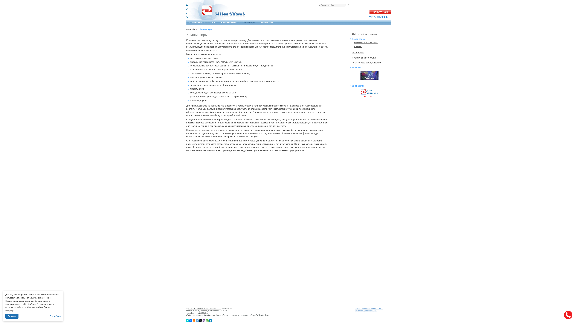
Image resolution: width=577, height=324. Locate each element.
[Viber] (204, 320)
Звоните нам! (380, 12)
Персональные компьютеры (366, 43)
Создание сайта (197, 22)
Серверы (358, 47)
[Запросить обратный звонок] (568, 315)
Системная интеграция (364, 57)
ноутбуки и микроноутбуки (204, 58)
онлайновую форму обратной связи (228, 115)
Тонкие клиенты (229, 22)
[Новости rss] (187, 5)
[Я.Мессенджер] (187, 320)
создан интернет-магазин (275, 105)
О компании (267, 22)
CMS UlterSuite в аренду (364, 34)
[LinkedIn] (210, 320)
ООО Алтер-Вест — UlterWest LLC (204, 308)
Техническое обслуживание (366, 62)
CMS (213, 22)
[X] (200, 320)
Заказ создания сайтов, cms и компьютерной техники (369, 309)
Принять (12, 316)
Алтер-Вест (191, 29)
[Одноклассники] (194, 320)
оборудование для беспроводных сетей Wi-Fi (213, 92)
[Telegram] (197, 320)
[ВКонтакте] (190, 320)
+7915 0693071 (378, 17)
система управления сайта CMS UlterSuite (249, 315)
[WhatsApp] (207, 320)
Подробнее (55, 316)
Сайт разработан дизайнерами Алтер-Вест (207, 315)
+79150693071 (202, 313)
